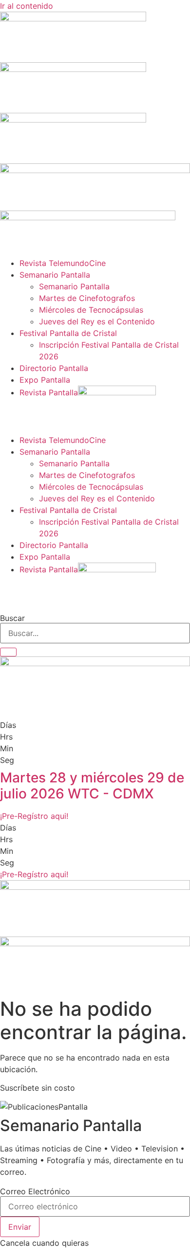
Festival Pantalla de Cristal (68, 333)
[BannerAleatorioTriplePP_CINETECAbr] (95, 943)
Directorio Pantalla (53, 368)
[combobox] (95, 633)
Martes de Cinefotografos (87, 298)
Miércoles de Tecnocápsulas (91, 310)
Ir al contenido (26, 6)
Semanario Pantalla (54, 275)
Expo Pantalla (44, 380)
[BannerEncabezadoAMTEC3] (73, 119)
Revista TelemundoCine (62, 263)
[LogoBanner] (87, 217)
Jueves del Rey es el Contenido (97, 321)
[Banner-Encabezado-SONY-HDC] (73, 69)
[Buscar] (8, 652)
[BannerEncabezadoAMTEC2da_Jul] (73, 18)
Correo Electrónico (35, 1191)
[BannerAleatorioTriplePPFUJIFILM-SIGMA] (95, 887)
